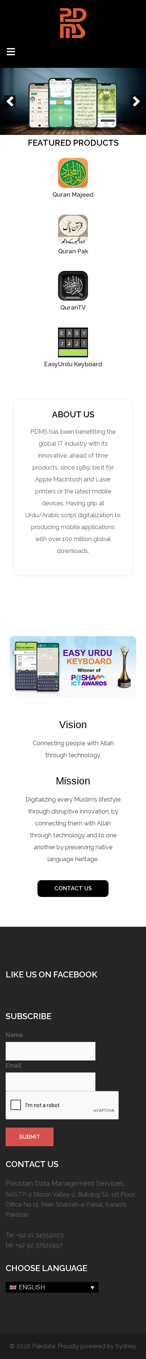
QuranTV (73, 307)
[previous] (10, 101)
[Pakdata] (73, 22)
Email (14, 1065)
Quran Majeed (73, 194)
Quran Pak (73, 251)
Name (14, 1035)
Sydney (125, 1346)
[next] (136, 101)
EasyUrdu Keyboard (73, 364)
